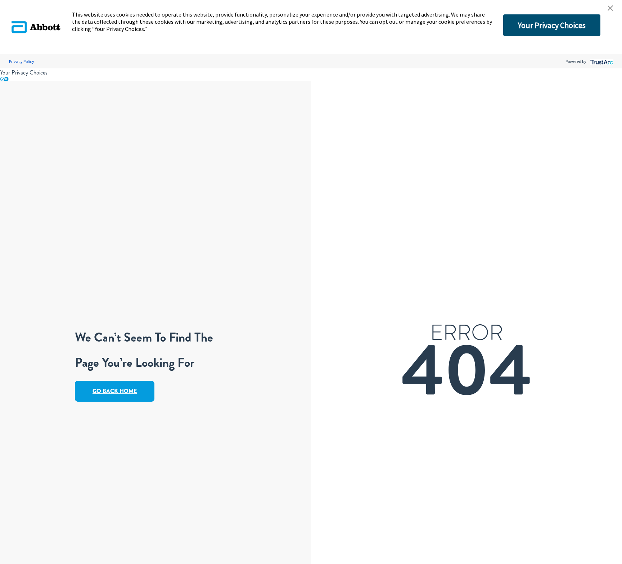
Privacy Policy (21, 61)
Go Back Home (115, 391)
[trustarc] (600, 61)
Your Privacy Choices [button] (552, 25)
